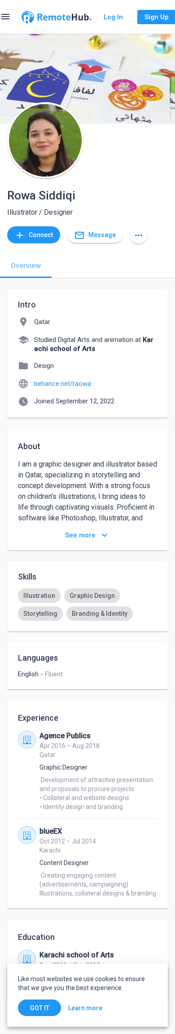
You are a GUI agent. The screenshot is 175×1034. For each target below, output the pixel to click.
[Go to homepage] (57, 17)
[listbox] (87, 605)
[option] (39, 595)
